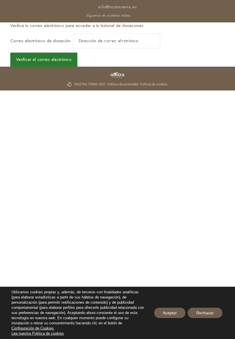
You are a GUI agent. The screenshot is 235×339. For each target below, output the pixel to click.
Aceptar (170, 313)
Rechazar (205, 313)
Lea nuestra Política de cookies (37, 333)
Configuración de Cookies (32, 328)
